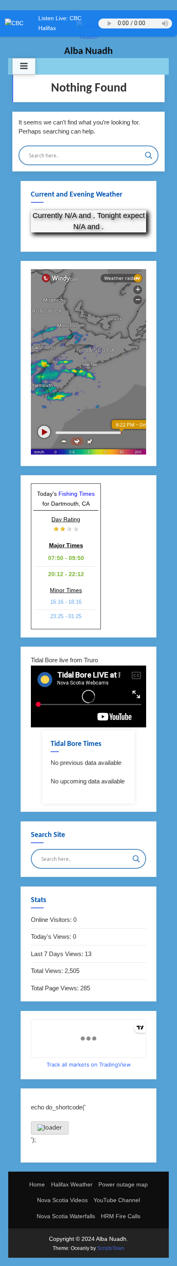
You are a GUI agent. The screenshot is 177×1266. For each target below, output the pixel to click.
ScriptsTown (110, 1248)
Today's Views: (52, 936)
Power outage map (123, 1184)
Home (37, 1184)
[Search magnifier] (148, 155)
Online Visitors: (52, 919)
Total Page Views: (55, 988)
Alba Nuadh (88, 51)
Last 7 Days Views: (58, 953)
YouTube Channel (116, 1200)
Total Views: (48, 970)
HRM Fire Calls (120, 1216)
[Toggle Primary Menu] (23, 66)
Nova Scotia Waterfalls (66, 1216)
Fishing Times (76, 493)
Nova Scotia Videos (62, 1200)
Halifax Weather (72, 1184)
